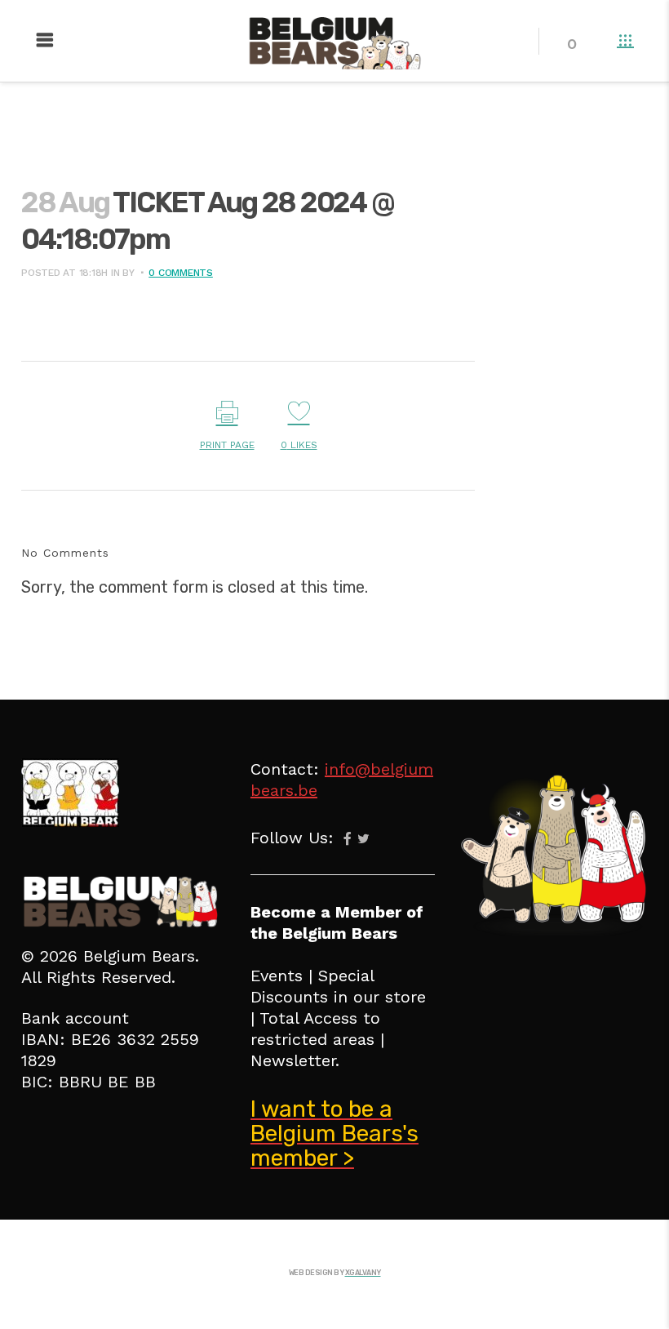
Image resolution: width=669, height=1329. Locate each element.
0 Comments (180, 272)
